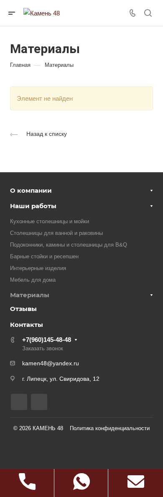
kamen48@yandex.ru (50, 363)
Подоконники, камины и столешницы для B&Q (68, 245)
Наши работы (33, 206)
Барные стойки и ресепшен (44, 256)
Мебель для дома (33, 280)
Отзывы (23, 309)
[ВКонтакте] (19, 402)
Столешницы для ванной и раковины (56, 233)
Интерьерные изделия (38, 268)
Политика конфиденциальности (110, 428)
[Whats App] (39, 402)
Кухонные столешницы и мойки (49, 221)
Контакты (26, 325)
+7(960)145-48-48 (46, 339)
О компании (31, 190)
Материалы (29, 295)
